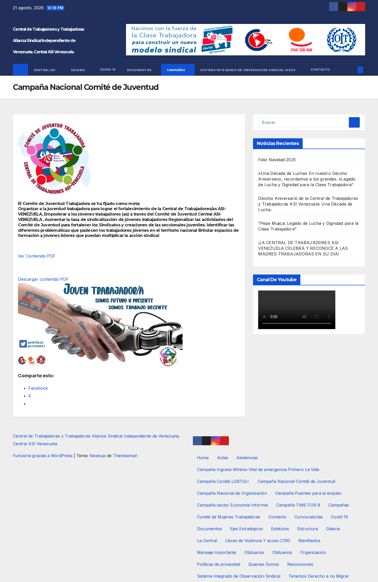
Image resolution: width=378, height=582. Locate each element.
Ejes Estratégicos (246, 528)
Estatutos (280, 528)
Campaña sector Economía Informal (232, 505)
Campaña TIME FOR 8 (298, 505)
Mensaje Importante (216, 552)
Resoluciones (300, 564)
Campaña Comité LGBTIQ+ (223, 481)
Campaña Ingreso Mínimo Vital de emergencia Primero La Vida (258, 469)
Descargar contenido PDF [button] (43, 279)
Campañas (176, 70)
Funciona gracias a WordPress (43, 455)
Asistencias (247, 457)
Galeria (78, 70)
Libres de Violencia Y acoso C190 (257, 540)
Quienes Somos (263, 564)
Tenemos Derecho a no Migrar (319, 576)
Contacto (320, 69)
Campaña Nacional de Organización (232, 493)
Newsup (97, 455)
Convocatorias (308, 516)
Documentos (140, 70)
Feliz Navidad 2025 (277, 159)
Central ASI (45, 70)
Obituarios (254, 552)
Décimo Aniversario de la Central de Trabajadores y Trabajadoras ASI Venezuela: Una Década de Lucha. (308, 204)
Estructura (307, 528)
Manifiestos (309, 540)
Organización (313, 552)
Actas (222, 457)
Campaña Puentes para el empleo (308, 493)
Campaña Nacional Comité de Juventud (296, 481)
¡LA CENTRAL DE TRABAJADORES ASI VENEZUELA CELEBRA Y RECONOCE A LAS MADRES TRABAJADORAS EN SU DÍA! (303, 248)
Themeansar (125, 455)
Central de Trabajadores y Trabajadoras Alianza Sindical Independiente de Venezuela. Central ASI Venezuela (48, 40)
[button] (351, 69)
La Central (207, 540)
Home (203, 457)
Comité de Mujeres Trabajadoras (228, 516)
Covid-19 (108, 69)
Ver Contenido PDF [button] (37, 256)
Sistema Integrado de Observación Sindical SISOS (248, 70)
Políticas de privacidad (218, 564)
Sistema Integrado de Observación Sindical (238, 576)
